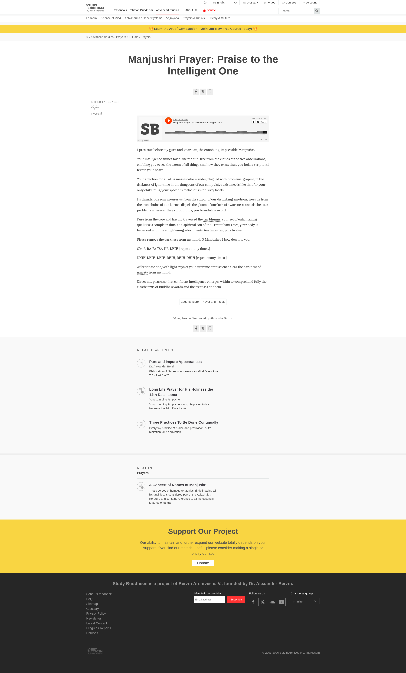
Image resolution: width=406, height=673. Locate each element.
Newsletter (93, 618)
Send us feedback (99, 594)
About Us (191, 10)
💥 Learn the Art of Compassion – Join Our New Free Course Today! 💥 (203, 28)
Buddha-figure (190, 301)
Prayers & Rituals (194, 18)
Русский (96, 113)
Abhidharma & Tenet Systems (143, 18)
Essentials (120, 10)
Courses (290, 2)
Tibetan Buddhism (141, 10)
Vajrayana (172, 18)
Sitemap (92, 604)
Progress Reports (98, 628)
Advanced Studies (167, 10)
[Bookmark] (210, 92)
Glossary (252, 2)
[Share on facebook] (196, 92)
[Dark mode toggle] (205, 3)
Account (311, 2)
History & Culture (219, 18)
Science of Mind (111, 18)
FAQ (89, 599)
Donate (211, 10)
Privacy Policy (96, 613)
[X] (203, 92)
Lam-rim (91, 18)
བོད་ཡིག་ (95, 107)
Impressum (313, 652)
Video (271, 2)
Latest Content (96, 623)
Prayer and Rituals (213, 301)
